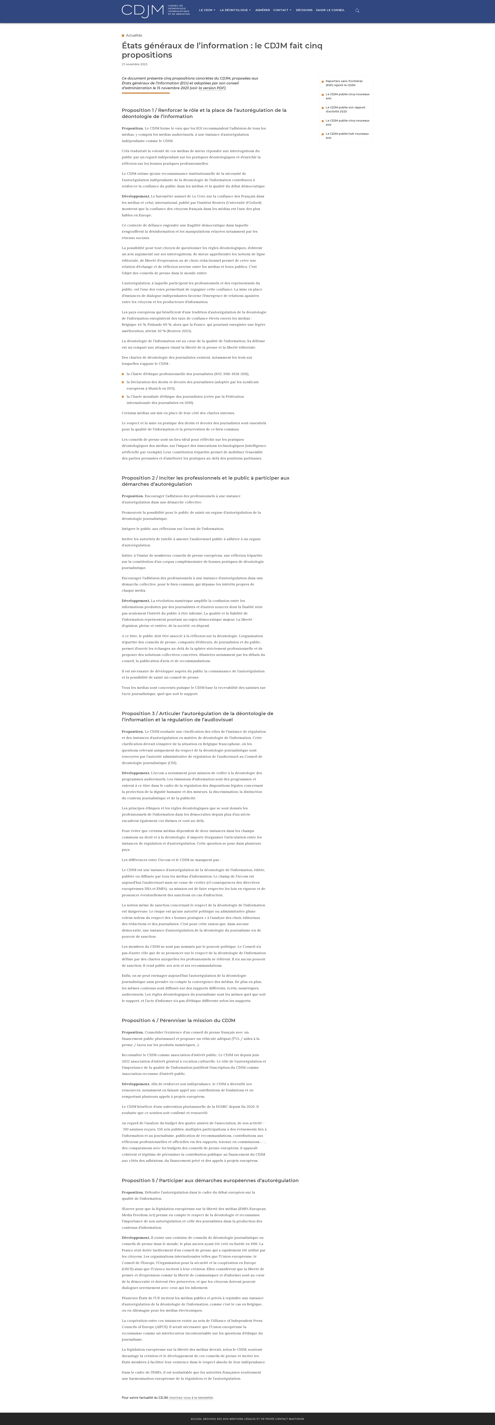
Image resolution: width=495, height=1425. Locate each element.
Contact (281, 1418)
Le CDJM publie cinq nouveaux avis (348, 96)
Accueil (196, 1418)
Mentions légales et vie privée (252, 1418)
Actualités (134, 35)
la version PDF (211, 88)
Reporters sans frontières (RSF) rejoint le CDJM (344, 83)
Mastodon (296, 1418)
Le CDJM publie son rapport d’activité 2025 (345, 109)
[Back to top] (482, 1413)
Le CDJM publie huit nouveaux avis (347, 136)
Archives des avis (216, 1418)
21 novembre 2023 (135, 64)
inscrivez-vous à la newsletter (191, 1397)
